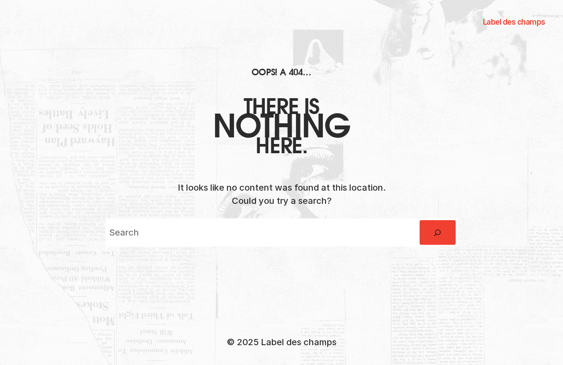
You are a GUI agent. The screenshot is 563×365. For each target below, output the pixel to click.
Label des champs (514, 22)
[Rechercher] (438, 232)
